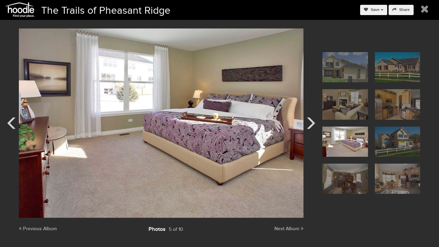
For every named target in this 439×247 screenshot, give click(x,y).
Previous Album (39, 229)
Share (404, 9)
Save (375, 9)
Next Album (287, 229)
